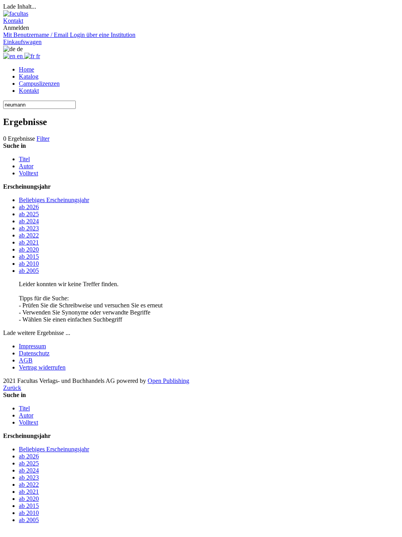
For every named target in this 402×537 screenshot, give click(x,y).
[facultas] (15, 13)
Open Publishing (168, 380)
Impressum (32, 346)
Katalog (28, 76)
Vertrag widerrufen (42, 367)
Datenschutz (34, 353)
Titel (24, 159)
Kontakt (29, 90)
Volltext (28, 173)
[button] (13, 20)
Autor (26, 166)
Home (26, 69)
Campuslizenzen (39, 83)
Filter (43, 138)
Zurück (12, 387)
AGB (26, 360)
